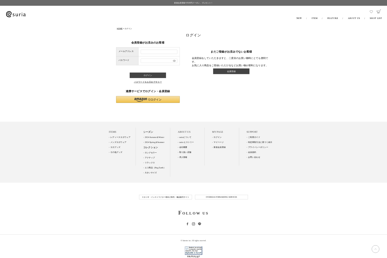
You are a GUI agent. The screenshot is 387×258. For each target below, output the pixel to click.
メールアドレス (126, 51)
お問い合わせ (254, 157)
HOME (119, 29)
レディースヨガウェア (120, 137)
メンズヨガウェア (118, 142)
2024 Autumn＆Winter (154, 137)
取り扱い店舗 (185, 152)
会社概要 (183, 147)
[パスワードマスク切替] (174, 61)
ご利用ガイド (254, 137)
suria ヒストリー (186, 142)
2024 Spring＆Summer (154, 142)
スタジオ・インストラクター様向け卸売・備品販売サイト (165, 197)
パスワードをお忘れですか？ (148, 82)
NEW (299, 18)
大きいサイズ (151, 173)
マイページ (219, 142)
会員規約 (252, 152)
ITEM (314, 18)
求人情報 (183, 157)
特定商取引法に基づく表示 (260, 142)
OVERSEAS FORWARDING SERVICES (221, 197)
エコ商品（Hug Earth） (155, 168)
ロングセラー (151, 153)
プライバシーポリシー (258, 147)
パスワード (124, 60)
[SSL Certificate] (193, 253)
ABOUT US (354, 18)
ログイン (218, 137)
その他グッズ (116, 152)
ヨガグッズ (115, 147)
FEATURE (332, 18)
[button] (148, 99)
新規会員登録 (220, 147)
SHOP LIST (376, 18)
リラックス (150, 163)
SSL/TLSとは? (193, 256)
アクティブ (150, 158)
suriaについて (185, 137)
